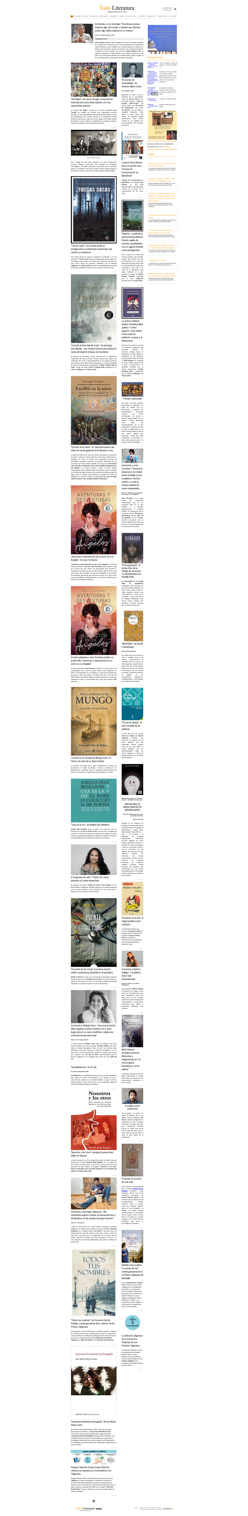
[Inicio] (71, 16)
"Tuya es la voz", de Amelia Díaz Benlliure (90, 824)
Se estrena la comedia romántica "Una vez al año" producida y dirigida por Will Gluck (167, 91)
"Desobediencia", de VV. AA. (84, 1067)
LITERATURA (141, 16)
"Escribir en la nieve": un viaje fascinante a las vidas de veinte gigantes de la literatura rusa (92, 448)
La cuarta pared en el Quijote (156, 260)
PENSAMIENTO (114, 16)
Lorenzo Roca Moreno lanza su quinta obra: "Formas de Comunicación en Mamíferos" (132, 169)
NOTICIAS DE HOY (155, 57)
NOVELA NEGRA (103, 16)
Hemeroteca (158, 1507)
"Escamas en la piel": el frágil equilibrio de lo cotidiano (132, 921)
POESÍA (121, 16)
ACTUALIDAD (77, 16)
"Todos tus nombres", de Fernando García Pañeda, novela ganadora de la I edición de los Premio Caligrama (93, 1323)
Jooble (166, 146)
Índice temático (143, 1507)
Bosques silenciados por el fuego (167, 105)
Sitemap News (151, 1507)
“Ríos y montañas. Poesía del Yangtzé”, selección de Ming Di (168, 65)
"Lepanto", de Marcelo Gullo (167, 99)
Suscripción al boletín (167, 9)
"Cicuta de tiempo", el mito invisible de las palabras (132, 726)
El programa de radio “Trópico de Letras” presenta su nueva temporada (90, 879)
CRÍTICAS (85, 16)
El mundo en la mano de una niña (132, 1180)
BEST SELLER (172, 16)
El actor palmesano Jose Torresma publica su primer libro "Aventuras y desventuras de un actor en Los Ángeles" (92, 661)
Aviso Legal (158, 1509)
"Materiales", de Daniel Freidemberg (132, 645)
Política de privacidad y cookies (148, 1509)
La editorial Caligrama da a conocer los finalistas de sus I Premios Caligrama (132, 1340)
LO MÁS (150, 154)
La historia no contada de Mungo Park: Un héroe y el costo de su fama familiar (91, 759)
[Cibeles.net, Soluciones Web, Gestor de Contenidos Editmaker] (168, 1508)
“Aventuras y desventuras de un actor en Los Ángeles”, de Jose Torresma (92, 558)
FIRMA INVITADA (151, 16)
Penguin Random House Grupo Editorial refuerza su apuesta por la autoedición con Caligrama (91, 1470)
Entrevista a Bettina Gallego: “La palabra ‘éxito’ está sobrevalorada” (131, 974)
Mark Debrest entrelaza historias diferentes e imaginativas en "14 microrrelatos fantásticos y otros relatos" (131, 1059)
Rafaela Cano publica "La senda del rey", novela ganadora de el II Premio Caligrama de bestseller (132, 1271)
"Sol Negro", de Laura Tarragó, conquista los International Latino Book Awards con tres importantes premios (92, 102)
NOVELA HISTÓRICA (130, 16)
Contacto (136, 1507)
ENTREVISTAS (93, 16)
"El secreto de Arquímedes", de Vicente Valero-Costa (131, 83)
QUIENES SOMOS (162, 16)
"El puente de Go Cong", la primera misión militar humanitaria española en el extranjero (92, 971)
